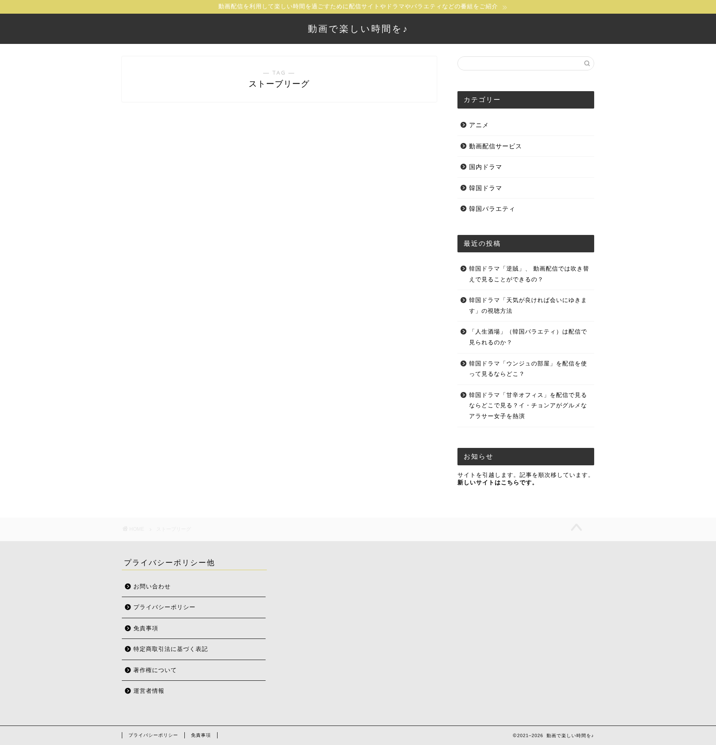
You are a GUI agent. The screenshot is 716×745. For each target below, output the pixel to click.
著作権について (155, 670)
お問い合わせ (152, 586)
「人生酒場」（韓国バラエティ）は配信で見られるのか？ (528, 337)
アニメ (479, 124)
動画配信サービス (495, 146)
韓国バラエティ (492, 208)
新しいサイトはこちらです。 (497, 482)
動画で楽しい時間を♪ (358, 28)
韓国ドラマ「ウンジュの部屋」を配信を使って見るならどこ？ (528, 368)
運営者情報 (148, 691)
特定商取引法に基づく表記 (170, 649)
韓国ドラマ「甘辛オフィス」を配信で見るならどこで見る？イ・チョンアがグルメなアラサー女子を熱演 (528, 405)
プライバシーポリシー (164, 607)
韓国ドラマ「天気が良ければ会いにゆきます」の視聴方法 (528, 305)
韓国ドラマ (485, 187)
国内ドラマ (485, 166)
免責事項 (145, 628)
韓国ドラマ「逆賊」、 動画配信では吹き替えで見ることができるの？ (529, 274)
